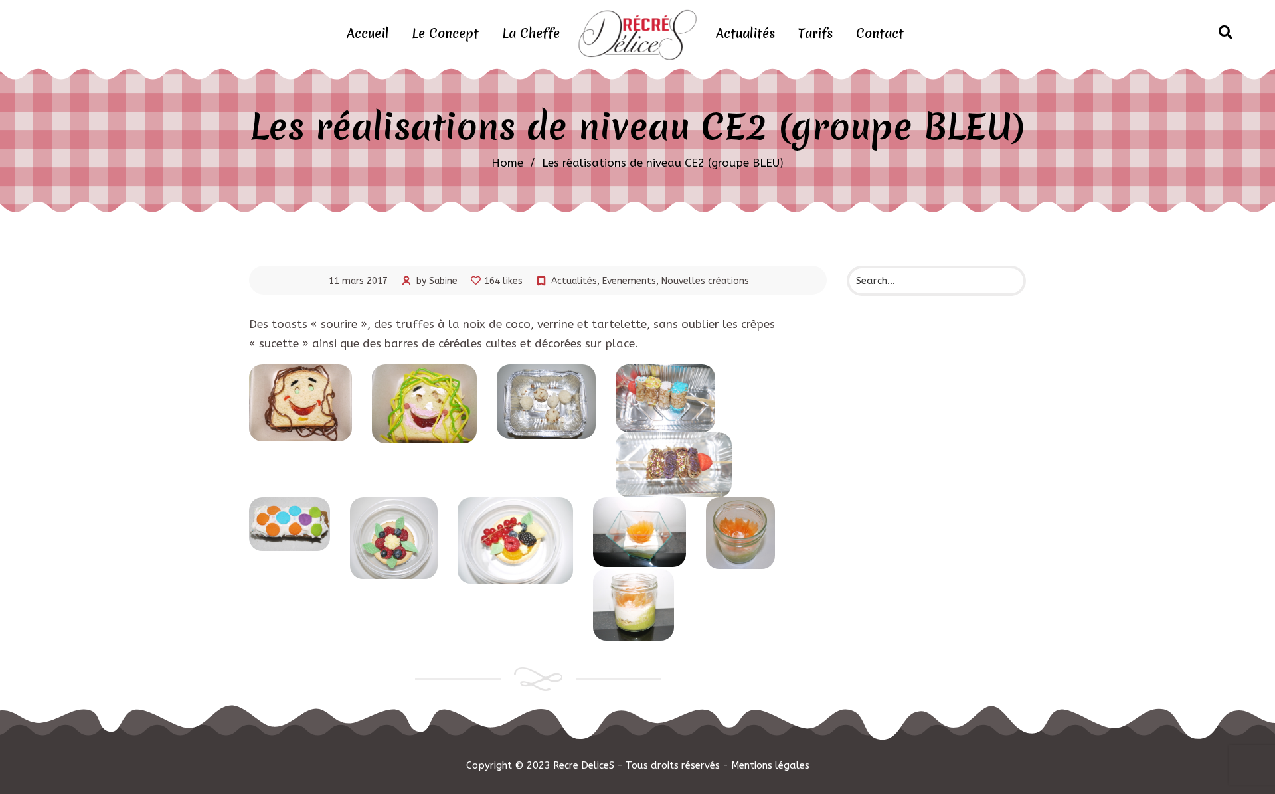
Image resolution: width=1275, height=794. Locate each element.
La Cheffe (531, 33)
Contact (880, 33)
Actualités (745, 33)
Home (507, 162)
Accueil (367, 33)
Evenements (629, 281)
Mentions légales (770, 765)
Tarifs (815, 33)
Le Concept (445, 33)
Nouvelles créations (705, 281)
